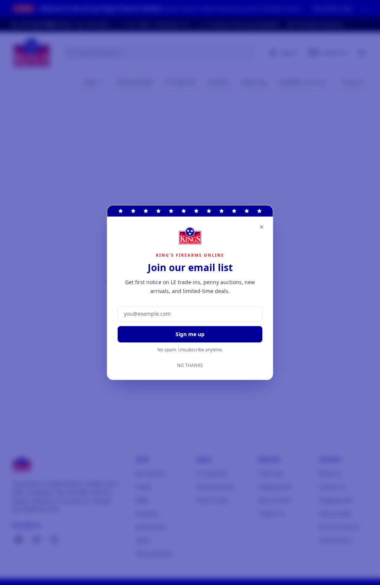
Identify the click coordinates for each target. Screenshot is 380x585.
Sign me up (190, 334)
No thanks (190, 365)
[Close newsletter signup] (261, 227)
